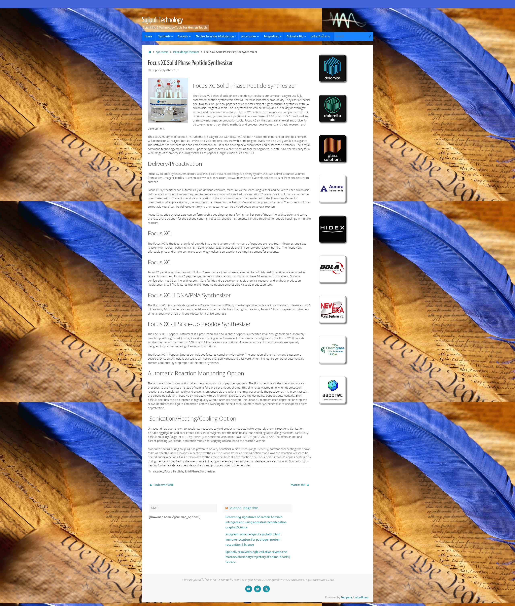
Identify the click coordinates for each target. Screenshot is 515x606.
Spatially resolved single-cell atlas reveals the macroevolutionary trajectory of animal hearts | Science (258, 557)
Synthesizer (207, 471)
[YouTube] (248, 588)
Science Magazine (243, 507)
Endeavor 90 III (163, 485)
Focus (168, 471)
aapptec (158, 471)
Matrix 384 (298, 485)
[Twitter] (257, 588)
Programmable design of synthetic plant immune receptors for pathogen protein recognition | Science (253, 540)
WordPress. (362, 597)
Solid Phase (191, 471)
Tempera (346, 597)
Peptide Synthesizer (186, 52)
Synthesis (162, 52)
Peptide (178, 471)
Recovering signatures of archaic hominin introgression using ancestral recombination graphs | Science (256, 522)
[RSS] (266, 588)
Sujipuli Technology (162, 20)
